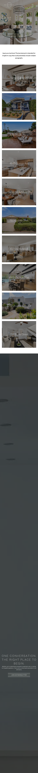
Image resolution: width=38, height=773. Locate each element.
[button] (32, 5)
